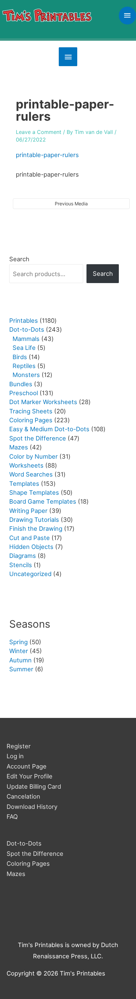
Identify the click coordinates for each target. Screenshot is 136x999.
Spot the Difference (35, 853)
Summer (21, 669)
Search (19, 259)
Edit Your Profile (29, 776)
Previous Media (71, 203)
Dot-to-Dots (24, 843)
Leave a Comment (38, 132)
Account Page (27, 766)
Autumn (20, 660)
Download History (32, 806)
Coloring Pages (28, 863)
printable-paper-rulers (47, 154)
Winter (18, 650)
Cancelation (23, 796)
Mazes (16, 873)
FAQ (12, 816)
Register (19, 746)
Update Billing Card (34, 786)
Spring (18, 641)
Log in (15, 756)
